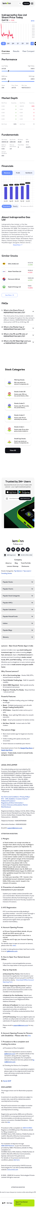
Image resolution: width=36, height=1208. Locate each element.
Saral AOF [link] (7, 1081)
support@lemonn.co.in (14, 828)
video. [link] (14, 945)
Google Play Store (26, 748)
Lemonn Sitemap (12, 566)
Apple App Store (6, 750)
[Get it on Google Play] (24, 492)
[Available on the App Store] (12, 492)
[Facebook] (18, 549)
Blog (16, 563)
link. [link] (29, 1036)
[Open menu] (32, 3)
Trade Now (26, 3)
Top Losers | (27, 571)
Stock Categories (15, 369)
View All (13, 450)
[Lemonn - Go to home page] (7, 3)
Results (16, 51)
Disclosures (25, 566)
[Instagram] (13, 549)
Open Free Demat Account (22, 1203)
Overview (6, 51)
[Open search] (20, 3)
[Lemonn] (18, 540)
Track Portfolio (26, 563)
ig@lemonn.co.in (12, 951)
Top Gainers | (18, 571)
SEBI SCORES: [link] (27, 1128)
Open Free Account (25, 498)
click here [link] (16, 1160)
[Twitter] (8, 549)
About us (9, 563)
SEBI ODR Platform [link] (8, 1146)
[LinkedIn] (28, 549)
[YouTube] (23, 549)
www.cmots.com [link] (12, 1170)
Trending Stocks (6, 573)
